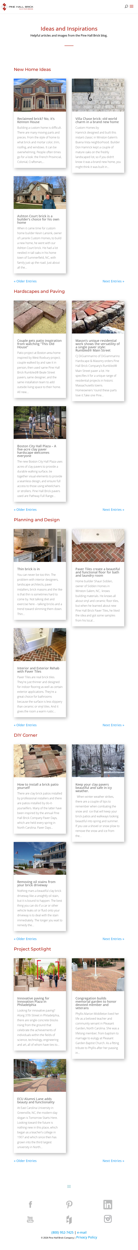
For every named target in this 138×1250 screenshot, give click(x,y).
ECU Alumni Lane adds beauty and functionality (35, 1100)
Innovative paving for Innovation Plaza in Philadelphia (33, 1001)
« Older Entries (25, 281)
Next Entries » (113, 281)
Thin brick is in (28, 569)
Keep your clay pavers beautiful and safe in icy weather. (93, 787)
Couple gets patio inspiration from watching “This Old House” (39, 343)
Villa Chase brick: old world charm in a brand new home (97, 120)
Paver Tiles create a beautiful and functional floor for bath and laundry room (97, 572)
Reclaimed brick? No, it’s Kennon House (36, 120)
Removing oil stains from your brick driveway (36, 883)
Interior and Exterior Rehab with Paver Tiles (38, 670)
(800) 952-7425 (62, 1232)
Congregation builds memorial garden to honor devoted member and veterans (95, 1003)
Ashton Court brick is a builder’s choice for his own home (38, 219)
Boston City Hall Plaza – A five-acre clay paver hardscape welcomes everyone (36, 451)
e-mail (82, 1232)
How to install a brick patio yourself (38, 786)
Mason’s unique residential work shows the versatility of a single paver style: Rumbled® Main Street (97, 345)
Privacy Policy (86, 1237)
